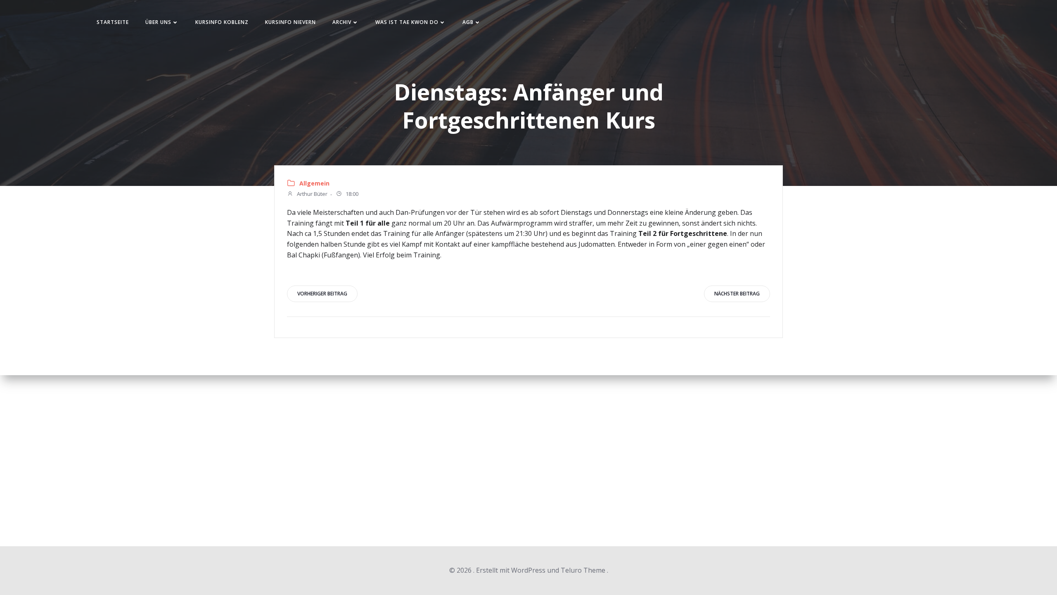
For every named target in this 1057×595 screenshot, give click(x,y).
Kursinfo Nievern (290, 22)
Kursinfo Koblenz (222, 22)
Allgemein (314, 183)
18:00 (351, 194)
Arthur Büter (311, 194)
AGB (468, 22)
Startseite (113, 22)
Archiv (341, 22)
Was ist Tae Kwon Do (406, 22)
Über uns (158, 22)
